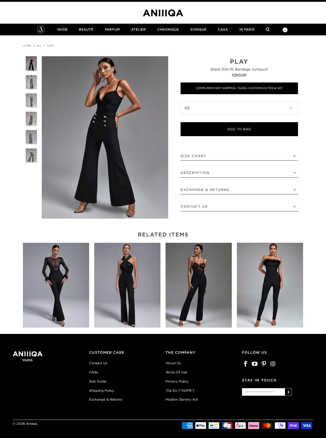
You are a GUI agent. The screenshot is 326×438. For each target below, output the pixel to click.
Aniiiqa (31, 424)
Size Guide (97, 381)
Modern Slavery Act (182, 399)
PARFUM (112, 29)
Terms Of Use (176, 372)
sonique (198, 29)
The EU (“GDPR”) (180, 390)
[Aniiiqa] (163, 13)
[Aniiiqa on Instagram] (273, 364)
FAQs (93, 372)
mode (62, 29)
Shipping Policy (101, 390)
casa (223, 29)
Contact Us (98, 363)
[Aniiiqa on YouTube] (255, 364)
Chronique (168, 29)
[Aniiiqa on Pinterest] (264, 364)
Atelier (138, 29)
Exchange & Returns (105, 399)
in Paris (247, 29)
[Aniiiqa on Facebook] (246, 364)
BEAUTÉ (86, 29)
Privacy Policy (177, 381)
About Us (173, 363)
